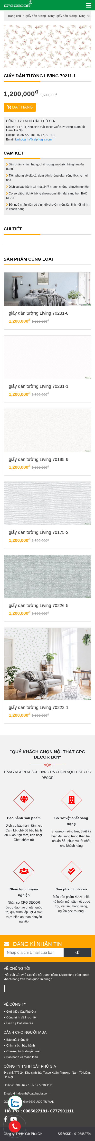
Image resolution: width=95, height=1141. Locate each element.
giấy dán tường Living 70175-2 (38, 532)
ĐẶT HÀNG (22, 107)
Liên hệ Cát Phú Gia (19, 1023)
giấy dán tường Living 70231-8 (38, 313)
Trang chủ (14, 16)
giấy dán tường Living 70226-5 (38, 605)
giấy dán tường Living (40, 16)
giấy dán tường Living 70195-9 (38, 459)
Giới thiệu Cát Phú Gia (21, 1011)
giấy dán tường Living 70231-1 (38, 386)
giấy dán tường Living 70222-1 (38, 707)
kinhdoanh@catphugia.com (33, 139)
